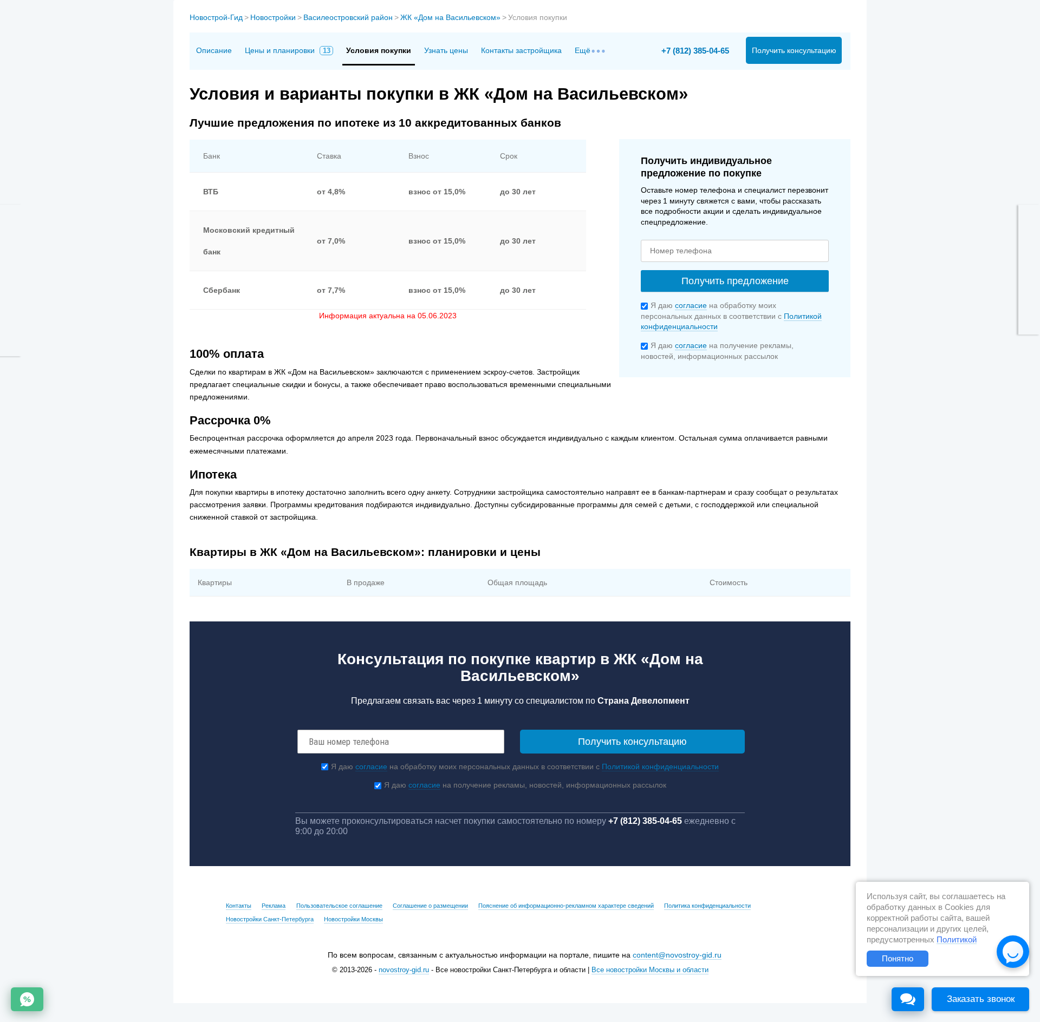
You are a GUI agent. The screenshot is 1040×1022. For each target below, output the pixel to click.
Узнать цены (446, 50)
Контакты (238, 905)
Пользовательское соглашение (339, 905)
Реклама (273, 905)
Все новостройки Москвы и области (650, 970)
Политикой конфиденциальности (660, 766)
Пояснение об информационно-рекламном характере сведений (566, 905)
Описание (214, 50)
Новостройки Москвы (353, 919)
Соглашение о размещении (430, 905)
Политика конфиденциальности (707, 905)
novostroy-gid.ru (404, 970)
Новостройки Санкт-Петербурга (270, 919)
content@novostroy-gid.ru (677, 955)
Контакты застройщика (521, 50)
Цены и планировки (287, 50)
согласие (691, 305)
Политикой (957, 939)
